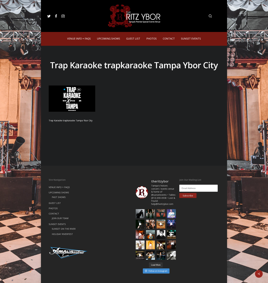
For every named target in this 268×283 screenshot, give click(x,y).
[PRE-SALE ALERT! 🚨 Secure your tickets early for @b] (160, 234)
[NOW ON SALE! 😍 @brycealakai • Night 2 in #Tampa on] (171, 224)
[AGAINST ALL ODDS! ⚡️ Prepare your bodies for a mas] (150, 255)
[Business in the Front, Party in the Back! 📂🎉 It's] (171, 244)
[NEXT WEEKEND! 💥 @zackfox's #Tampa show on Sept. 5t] (150, 213)
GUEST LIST (55, 203)
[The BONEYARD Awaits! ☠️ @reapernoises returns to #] (140, 224)
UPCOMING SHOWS (59, 192)
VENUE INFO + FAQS (59, 187)
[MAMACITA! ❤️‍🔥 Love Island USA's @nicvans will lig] (140, 234)
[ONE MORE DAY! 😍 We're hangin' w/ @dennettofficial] (150, 234)
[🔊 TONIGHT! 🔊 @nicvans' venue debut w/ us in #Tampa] (171, 213)
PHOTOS (53, 208)
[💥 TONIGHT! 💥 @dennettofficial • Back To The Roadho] (160, 224)
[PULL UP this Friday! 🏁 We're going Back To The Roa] (171, 234)
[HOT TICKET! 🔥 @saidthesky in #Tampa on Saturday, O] (150, 244)
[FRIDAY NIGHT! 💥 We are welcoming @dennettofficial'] (140, 255)
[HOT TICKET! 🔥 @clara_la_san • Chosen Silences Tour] (140, 213)
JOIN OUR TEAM (60, 218)
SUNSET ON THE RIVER (64, 228)
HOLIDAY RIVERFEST (62, 234)
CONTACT (54, 213)
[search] (210, 16)
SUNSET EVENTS (57, 224)
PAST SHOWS (59, 197)
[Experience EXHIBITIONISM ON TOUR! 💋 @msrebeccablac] (140, 244)
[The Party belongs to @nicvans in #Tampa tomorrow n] (150, 224)
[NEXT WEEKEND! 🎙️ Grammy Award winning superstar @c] (160, 213)
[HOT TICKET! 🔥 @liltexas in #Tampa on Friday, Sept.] (171, 255)
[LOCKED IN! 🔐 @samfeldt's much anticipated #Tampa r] (160, 255)
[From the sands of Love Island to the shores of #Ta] (160, 244)
